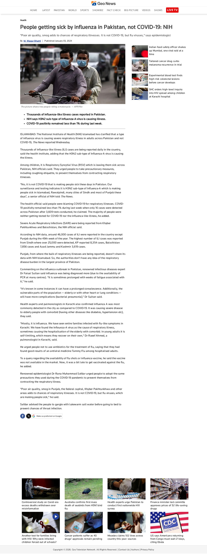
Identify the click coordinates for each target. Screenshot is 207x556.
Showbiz (98, 10)
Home (33, 10)
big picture (131, 10)
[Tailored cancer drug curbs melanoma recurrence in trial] (140, 65)
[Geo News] (103, 3)
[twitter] (28, 416)
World (72, 10)
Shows (158, 10)
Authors (135, 549)
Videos (146, 10)
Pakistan (59, 10)
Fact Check (114, 10)
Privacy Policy (147, 549)
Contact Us (124, 549)
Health (23, 20)
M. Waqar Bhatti (32, 41)
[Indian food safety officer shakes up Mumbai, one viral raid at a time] (140, 51)
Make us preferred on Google (49, 416)
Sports (84, 10)
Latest (46, 10)
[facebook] (22, 416)
